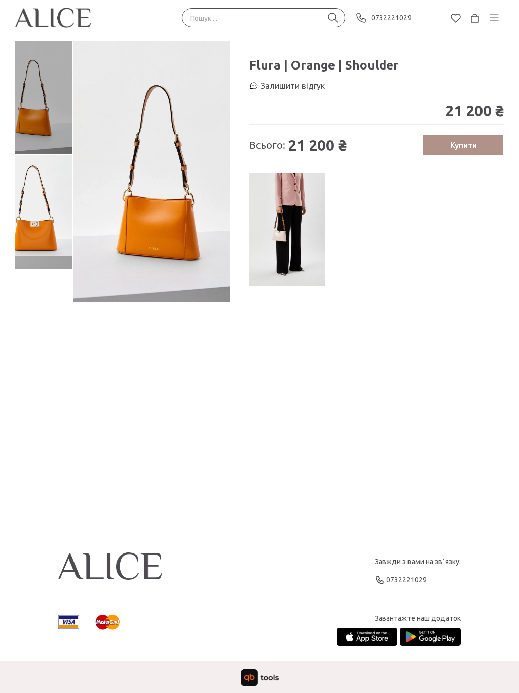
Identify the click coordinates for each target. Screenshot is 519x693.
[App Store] (367, 637)
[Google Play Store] (430, 637)
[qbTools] (260, 677)
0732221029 (391, 18)
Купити (463, 145)
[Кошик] (475, 18)
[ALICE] (53, 18)
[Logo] (110, 570)
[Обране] (456, 18)
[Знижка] (287, 229)
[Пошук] (333, 18)
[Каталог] (494, 18)
